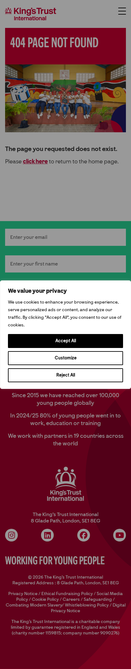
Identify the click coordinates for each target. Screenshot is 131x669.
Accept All (65, 341)
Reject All (65, 375)
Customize (66, 358)
